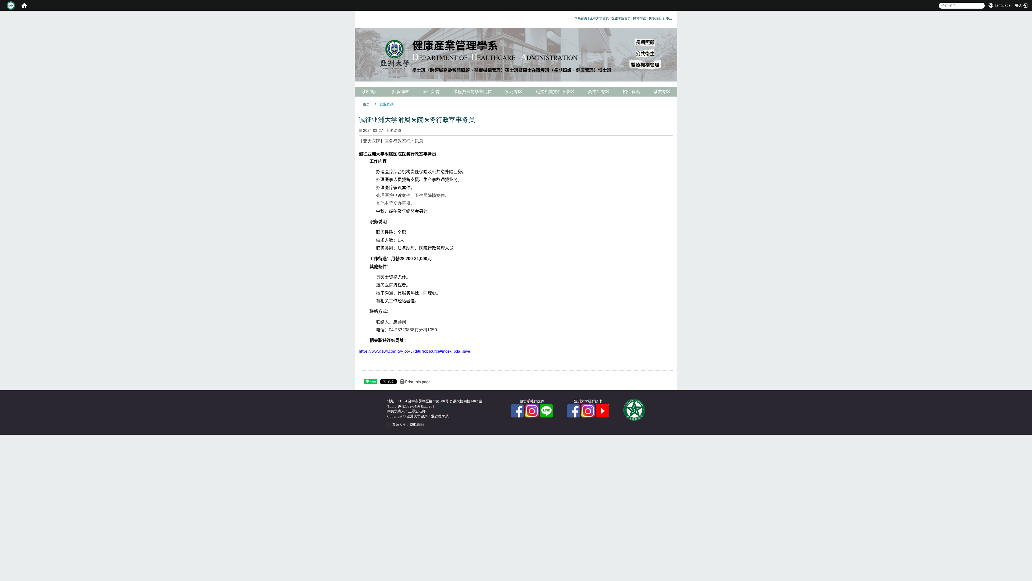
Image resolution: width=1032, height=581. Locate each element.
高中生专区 (599, 91)
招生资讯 (631, 91)
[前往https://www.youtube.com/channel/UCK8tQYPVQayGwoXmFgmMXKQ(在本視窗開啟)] (602, 410)
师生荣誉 (431, 91)
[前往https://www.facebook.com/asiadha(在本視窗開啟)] (517, 410)
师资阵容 (400, 91)
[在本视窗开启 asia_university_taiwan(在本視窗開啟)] (588, 410)
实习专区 (513, 91)
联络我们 (654, 18)
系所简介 (370, 91)
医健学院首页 (621, 18)
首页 (366, 104)
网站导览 (639, 18)
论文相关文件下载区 (555, 91)
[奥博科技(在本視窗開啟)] (388, 425)
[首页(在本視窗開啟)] (24, 5)
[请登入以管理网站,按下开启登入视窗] (10, 5)
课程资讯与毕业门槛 (472, 91)
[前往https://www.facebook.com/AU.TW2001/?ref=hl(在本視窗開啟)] (573, 410)
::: (572, 17)
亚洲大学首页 (599, 18)
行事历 (667, 18)
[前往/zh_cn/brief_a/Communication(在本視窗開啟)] (546, 410)
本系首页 (580, 18)
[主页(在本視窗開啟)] (516, 55)
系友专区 (662, 91)
